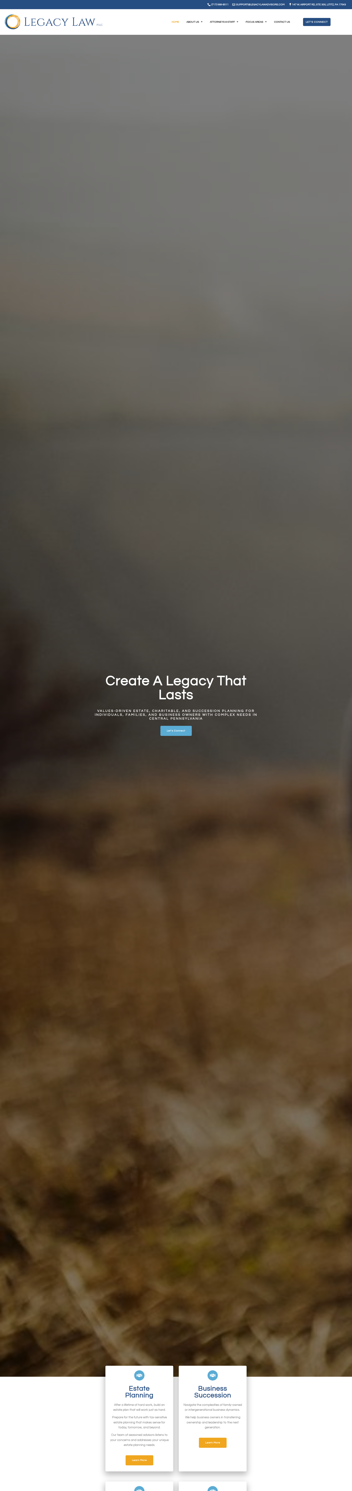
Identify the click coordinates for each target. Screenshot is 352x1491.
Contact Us (282, 22)
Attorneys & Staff (222, 22)
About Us (192, 22)
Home (175, 22)
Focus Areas (254, 22)
